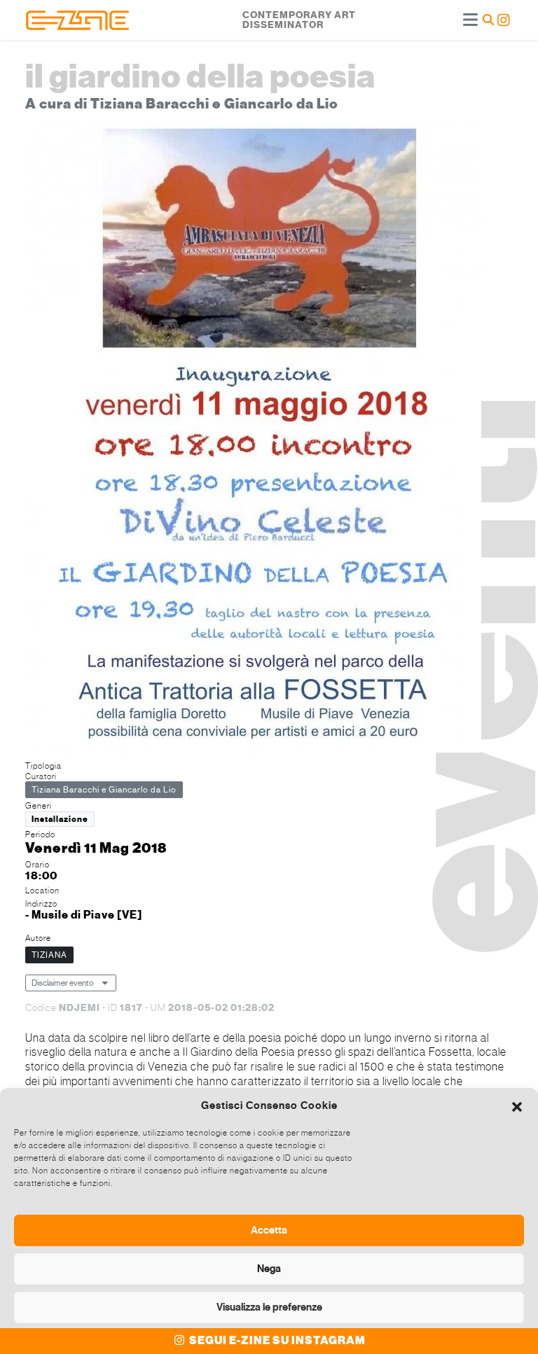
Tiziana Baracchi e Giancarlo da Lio (104, 790)
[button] (517, 1105)
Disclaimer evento (63, 983)
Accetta (269, 1230)
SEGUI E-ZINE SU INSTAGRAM (276, 1341)
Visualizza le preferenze (269, 1307)
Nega (269, 1268)
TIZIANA (49, 955)
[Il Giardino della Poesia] (253, 439)
